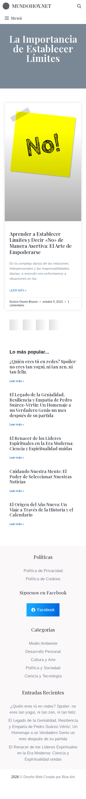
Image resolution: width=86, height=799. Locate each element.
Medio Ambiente (43, 643)
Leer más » (18, 290)
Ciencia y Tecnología (43, 676)
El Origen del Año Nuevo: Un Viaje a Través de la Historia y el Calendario (41, 510)
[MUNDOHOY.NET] (6, 6)
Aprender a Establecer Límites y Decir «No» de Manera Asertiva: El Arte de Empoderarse (41, 242)
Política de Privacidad (43, 570)
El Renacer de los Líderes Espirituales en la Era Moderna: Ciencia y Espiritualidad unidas (41, 443)
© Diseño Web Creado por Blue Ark (47, 777)
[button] (15, 325)
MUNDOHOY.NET (31, 6)
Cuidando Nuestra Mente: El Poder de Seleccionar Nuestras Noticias (41, 476)
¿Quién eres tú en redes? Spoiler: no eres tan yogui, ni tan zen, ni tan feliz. (43, 367)
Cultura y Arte (43, 659)
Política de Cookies (43, 579)
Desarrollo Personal (43, 651)
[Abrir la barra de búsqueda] (79, 6)
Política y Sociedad (43, 668)
